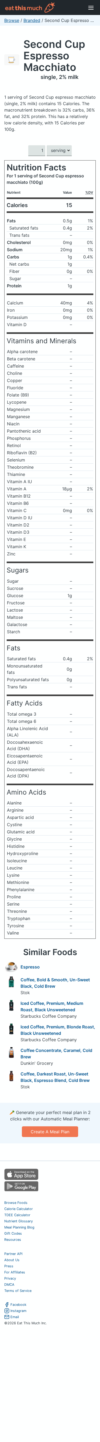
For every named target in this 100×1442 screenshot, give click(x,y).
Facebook (18, 1305)
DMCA (9, 1285)
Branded (31, 20)
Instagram (18, 1311)
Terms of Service (17, 1291)
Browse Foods (15, 1203)
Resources (12, 1240)
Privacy (10, 1278)
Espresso (30, 967)
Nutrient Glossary (18, 1221)
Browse (11, 20)
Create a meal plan (50, 1131)
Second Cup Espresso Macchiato (54, 55)
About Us (11, 1260)
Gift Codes (13, 1233)
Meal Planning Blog (19, 1227)
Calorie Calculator (18, 1209)
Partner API (13, 1254)
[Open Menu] (91, 7)
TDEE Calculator (17, 1215)
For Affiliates (14, 1272)
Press (8, 1266)
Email (14, 1317)
